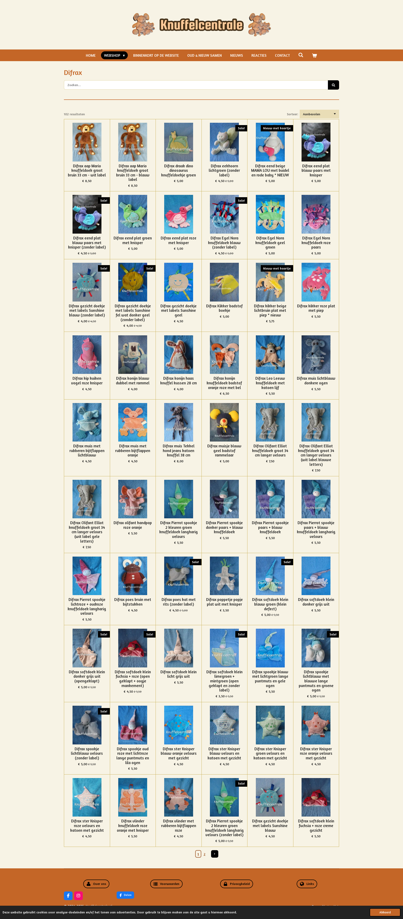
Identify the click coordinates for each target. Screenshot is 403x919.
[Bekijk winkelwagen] (314, 55)
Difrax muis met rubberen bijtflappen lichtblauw (86, 450)
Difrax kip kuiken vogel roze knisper (87, 380)
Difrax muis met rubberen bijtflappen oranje (132, 450)
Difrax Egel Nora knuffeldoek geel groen (270, 242)
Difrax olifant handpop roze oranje (133, 525)
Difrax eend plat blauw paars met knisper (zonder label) (87, 242)
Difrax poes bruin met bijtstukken (132, 602)
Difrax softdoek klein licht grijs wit (178, 674)
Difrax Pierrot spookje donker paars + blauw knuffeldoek (224, 527)
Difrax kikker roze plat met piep (316, 308)
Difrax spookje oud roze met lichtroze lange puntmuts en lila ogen (132, 756)
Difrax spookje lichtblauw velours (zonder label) (87, 753)
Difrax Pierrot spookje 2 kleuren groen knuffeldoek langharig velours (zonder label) (224, 828)
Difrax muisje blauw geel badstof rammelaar (224, 450)
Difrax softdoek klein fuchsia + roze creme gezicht (316, 825)
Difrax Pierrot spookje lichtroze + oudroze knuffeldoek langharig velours (87, 606)
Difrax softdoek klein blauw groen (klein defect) (270, 604)
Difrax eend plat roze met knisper (178, 240)
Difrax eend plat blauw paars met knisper (316, 170)
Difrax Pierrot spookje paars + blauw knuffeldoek (270, 527)
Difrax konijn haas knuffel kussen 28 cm (178, 380)
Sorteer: (292, 114)
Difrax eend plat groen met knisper (133, 240)
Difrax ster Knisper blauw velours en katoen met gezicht (224, 753)
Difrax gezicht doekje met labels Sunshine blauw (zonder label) (87, 310)
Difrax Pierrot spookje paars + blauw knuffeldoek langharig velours (316, 530)
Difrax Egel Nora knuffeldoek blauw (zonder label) (224, 242)
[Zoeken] (300, 54)
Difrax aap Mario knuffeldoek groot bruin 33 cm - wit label (87, 170)
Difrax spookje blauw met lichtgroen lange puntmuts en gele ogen (270, 679)
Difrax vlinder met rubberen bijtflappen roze (178, 825)
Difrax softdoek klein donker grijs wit (316, 602)
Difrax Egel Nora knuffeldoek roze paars (316, 242)
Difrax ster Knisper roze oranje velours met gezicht (316, 753)
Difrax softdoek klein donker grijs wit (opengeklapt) (87, 676)
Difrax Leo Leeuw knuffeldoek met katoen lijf (270, 383)
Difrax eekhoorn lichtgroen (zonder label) (224, 170)
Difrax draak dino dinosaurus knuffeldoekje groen (178, 170)
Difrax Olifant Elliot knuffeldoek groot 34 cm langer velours (270, 450)
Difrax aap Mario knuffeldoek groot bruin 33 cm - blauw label (132, 173)
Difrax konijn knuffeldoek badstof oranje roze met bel (224, 383)
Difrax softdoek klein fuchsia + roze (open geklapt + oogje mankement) (133, 679)
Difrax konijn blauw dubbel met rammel (132, 380)
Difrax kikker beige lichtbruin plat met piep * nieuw (270, 310)
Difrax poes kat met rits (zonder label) (179, 602)
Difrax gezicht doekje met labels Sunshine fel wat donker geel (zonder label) (133, 313)
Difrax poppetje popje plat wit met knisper (224, 602)
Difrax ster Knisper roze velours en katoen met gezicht (87, 825)
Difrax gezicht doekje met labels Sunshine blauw (270, 825)
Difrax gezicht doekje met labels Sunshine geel (178, 310)
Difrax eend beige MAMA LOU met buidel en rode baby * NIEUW (270, 170)
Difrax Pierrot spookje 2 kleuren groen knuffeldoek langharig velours (178, 530)
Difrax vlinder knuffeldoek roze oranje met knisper (133, 825)
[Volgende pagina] (215, 854)
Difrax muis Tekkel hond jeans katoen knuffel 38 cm (179, 450)
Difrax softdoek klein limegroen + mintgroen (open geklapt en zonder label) (224, 681)
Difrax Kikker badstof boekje (224, 308)
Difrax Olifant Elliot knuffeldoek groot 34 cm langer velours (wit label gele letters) (87, 532)
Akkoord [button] (385, 912)
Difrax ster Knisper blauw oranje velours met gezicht (179, 753)
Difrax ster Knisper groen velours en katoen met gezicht (270, 753)
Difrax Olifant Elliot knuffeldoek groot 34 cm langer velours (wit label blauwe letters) (316, 455)
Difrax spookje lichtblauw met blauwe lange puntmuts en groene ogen (316, 681)
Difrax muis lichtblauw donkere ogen (316, 380)
